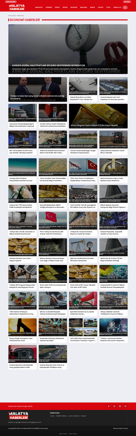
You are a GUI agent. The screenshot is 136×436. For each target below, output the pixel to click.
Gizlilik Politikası (61, 416)
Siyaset (100, 7)
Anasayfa (39, 7)
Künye (52, 416)
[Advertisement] (68, 386)
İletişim (83, 416)
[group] (68, 49)
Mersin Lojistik (73, 434)
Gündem (49, 7)
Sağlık (92, 7)
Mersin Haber (63, 434)
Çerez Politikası (73, 416)
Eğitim (65, 7)
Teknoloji (117, 7)
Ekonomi (73, 7)
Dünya (57, 7)
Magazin (83, 7)
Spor (108, 7)
